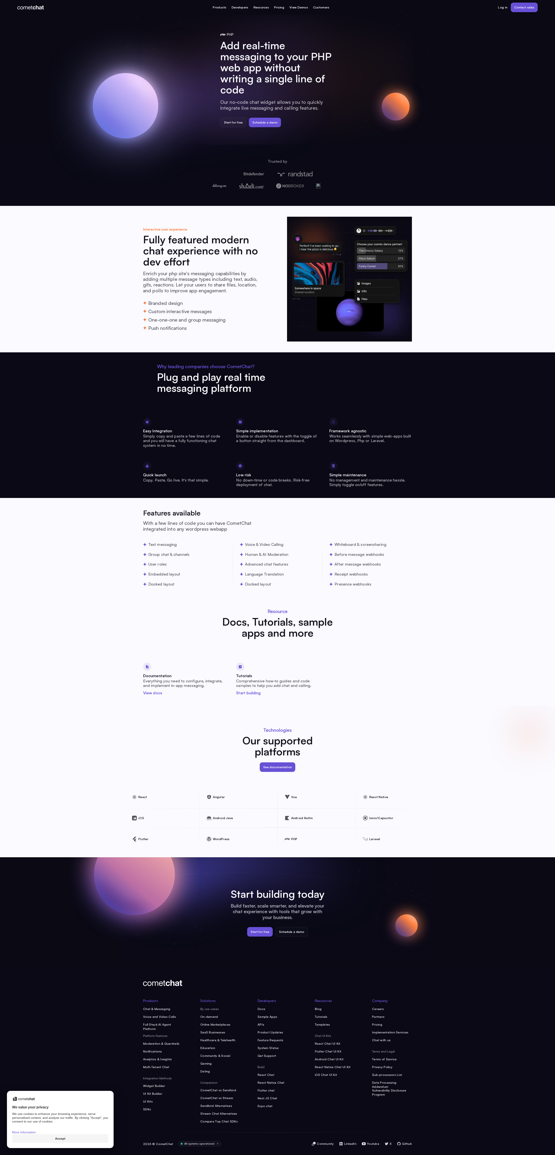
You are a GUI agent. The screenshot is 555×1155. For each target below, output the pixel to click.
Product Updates (270, 1032)
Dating (205, 1071)
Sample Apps (267, 1016)
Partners (378, 1016)
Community (325, 1143)
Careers (378, 1009)
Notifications (152, 1051)
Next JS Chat (267, 1098)
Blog (318, 1009)
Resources (261, 7)
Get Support (267, 1055)
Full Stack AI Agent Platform (157, 1025)
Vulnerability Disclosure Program (389, 1090)
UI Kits (148, 1101)
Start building (248, 693)
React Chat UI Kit (327, 1043)
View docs (152, 693)
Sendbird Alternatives (216, 1106)
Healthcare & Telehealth (217, 1040)
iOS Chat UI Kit (326, 1075)
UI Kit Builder (152, 1093)
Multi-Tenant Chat (156, 1067)
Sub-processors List (387, 1075)
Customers (321, 7)
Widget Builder (154, 1086)
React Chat (266, 1075)
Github (407, 1143)
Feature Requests (270, 1040)
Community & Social (215, 1055)
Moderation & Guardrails (161, 1043)
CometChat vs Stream (216, 1098)
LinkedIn (350, 1143)
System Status (268, 1048)
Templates (322, 1024)
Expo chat (265, 1106)
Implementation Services (390, 1032)
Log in (502, 7)
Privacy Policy (382, 1067)
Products (219, 7)
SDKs (147, 1109)
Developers (240, 7)
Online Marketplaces (215, 1024)
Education (207, 1048)
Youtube (373, 1143)
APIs (261, 1024)
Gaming (206, 1063)
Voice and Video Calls (159, 1016)
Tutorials (321, 1016)
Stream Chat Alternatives (218, 1113)
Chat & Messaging (156, 1009)
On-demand (209, 1016)
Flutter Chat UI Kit (328, 1051)
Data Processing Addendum (384, 1083)
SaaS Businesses (212, 1032)
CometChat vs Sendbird (218, 1090)
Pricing (279, 7)
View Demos (298, 7)
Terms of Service (384, 1059)
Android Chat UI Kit (329, 1059)
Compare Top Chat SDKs (219, 1121)
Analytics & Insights (157, 1059)
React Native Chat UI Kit (333, 1067)
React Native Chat (271, 1082)
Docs (261, 1009)
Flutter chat (266, 1090)
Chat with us (381, 1040)
